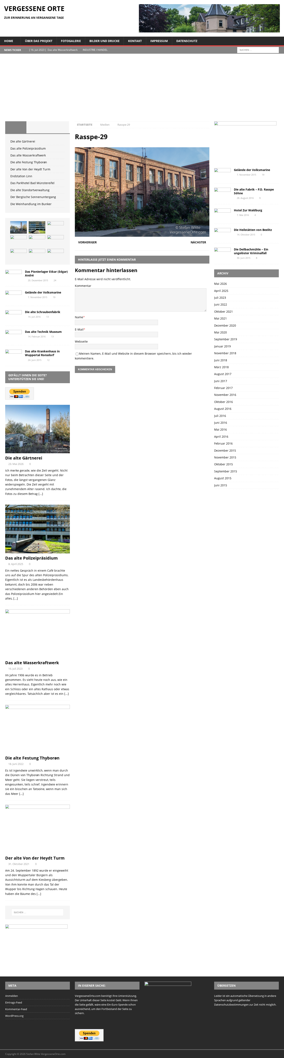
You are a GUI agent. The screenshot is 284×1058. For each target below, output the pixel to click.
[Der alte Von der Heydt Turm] (37, 241)
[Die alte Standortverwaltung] (37, 255)
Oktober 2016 (223, 402)
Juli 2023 (220, 298)
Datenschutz (186, 41)
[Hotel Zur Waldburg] (222, 213)
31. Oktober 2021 (18, 864)
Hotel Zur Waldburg (248, 210)
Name (79, 317)
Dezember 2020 (225, 325)
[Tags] (37, 127)
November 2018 (225, 353)
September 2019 (225, 339)
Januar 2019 (222, 346)
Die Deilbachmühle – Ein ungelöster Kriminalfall (251, 251)
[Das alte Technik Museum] (13, 335)
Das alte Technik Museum (43, 332)
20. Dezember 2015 (38, 280)
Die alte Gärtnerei (22, 141)
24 (55, 280)
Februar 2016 (223, 443)
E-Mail (79, 329)
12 (48, 360)
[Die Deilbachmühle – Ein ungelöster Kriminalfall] (222, 253)
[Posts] (15, 127)
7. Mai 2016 (243, 215)
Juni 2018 (220, 360)
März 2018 (221, 367)
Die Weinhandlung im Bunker (31, 204)
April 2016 (221, 437)
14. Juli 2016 (34, 316)
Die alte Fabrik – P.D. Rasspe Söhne (254, 191)
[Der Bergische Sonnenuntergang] (55, 255)
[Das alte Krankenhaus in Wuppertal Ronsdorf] (13, 355)
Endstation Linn (21, 176)
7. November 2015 (37, 297)
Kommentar (83, 286)
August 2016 (222, 409)
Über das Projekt (38, 41)
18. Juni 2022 (15, 764)
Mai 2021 (220, 318)
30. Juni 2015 (243, 257)
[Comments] (58, 127)
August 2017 (222, 374)
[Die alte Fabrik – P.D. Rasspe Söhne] (222, 193)
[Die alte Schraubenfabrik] (13, 315)
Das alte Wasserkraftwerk (28, 155)
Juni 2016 (220, 423)
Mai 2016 (220, 429)
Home (8, 41)
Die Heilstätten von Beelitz (253, 230)
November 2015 (225, 457)
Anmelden (11, 996)
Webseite (81, 341)
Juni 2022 (220, 304)
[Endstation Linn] (55, 241)
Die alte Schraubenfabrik (42, 312)
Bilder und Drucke (104, 41)
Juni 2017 (220, 381)
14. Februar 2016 (37, 336)
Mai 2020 (220, 332)
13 (47, 316)
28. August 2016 (245, 197)
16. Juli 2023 (15, 668)
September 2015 (225, 471)
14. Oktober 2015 (246, 234)
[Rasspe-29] (142, 234)
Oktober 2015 (223, 464)
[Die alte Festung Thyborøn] (18, 241)
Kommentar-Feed (16, 1009)
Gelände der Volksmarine (43, 292)
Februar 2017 (223, 388)
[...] (40, 494)
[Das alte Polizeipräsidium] (37, 227)
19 (54, 297)
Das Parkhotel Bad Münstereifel (32, 183)
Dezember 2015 (225, 450)
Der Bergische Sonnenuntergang (33, 197)
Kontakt (135, 41)
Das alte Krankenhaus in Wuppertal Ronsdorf (42, 353)
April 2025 (221, 291)
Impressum (159, 41)
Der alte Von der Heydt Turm (30, 169)
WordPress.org (14, 1016)
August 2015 (222, 478)
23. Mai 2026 (15, 464)
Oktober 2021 (223, 311)
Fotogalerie (71, 41)
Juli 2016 (220, 416)
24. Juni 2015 (34, 360)
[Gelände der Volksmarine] (13, 296)
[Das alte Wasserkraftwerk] (55, 227)
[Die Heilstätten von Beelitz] (222, 233)
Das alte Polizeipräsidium (28, 148)
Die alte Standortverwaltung (29, 190)
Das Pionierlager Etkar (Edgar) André (46, 273)
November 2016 (225, 395)
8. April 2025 (15, 564)
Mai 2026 (220, 284)
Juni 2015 (220, 485)
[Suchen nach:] (258, 50)
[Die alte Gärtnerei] (18, 227)
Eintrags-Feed (13, 1002)
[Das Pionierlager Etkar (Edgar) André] (13, 275)
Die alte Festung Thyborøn (28, 162)
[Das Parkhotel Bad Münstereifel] (18, 255)
